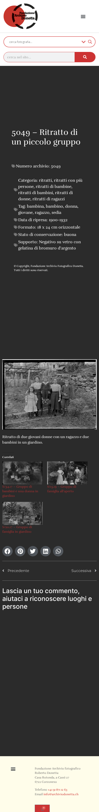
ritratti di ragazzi (48, 198)
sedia (56, 212)
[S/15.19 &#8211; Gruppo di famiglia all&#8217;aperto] (67, 472)
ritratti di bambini (35, 192)
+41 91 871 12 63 (57, 790)
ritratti (45, 180)
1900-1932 (58, 219)
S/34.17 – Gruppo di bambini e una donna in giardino (20, 491)
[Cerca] (85, 57)
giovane (25, 212)
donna (71, 206)
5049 (56, 166)
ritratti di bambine (53, 186)
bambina (35, 206)
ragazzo (42, 212)
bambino (54, 206)
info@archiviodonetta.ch (61, 794)
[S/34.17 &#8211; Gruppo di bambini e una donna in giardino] (22, 472)
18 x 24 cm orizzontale (58, 227)
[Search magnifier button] (90, 42)
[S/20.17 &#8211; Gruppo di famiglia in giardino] (22, 513)
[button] (83, 16)
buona (70, 234)
